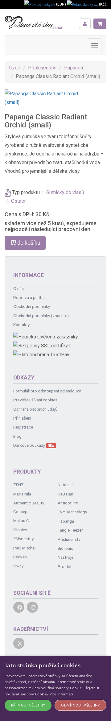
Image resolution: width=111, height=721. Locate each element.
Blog (17, 436)
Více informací (61, 694)
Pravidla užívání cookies (35, 399)
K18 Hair (65, 493)
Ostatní (19, 201)
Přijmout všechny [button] (28, 705)
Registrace (23, 427)
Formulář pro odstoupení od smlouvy (47, 390)
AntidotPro (68, 502)
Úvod (14, 68)
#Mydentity (23, 538)
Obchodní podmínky (31, 306)
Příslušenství (42, 68)
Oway (18, 565)
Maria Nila (22, 493)
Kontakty (21, 324)
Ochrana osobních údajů (35, 409)
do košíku (28, 242)
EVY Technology (72, 511)
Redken (20, 556)
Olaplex (20, 529)
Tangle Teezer (70, 530)
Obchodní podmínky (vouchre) (41, 315)
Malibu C (21, 520)
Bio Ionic (65, 548)
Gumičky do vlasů (65, 192)
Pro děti (65, 566)
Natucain (66, 484)
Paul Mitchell (24, 547)
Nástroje (65, 557)
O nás (18, 288)
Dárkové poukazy (33, 445)
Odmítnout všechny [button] (80, 705)
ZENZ (18, 484)
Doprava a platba (29, 297)
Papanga (73, 68)
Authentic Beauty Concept (28, 507)
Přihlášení (22, 418)
